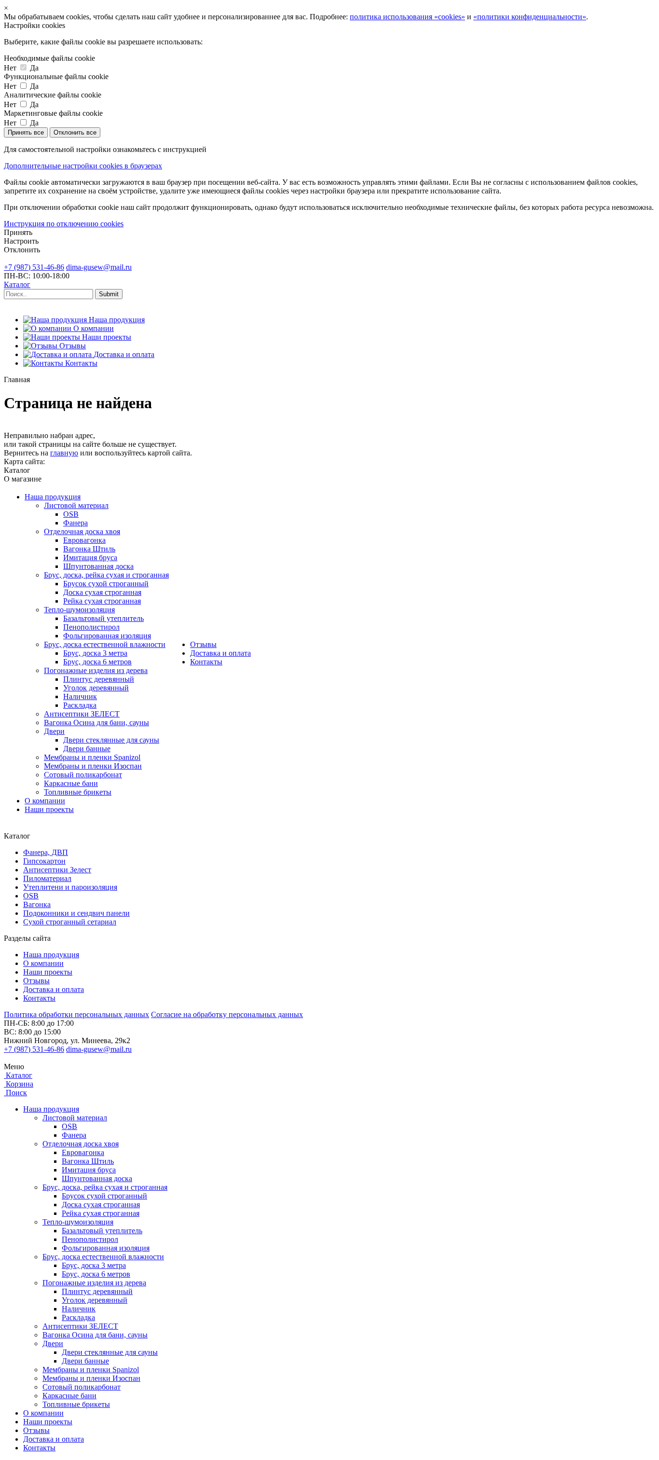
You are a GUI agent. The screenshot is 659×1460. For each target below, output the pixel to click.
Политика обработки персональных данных (76, 1014)
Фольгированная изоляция (107, 636)
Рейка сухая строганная (102, 601)
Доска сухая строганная (102, 592)
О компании (45, 801)
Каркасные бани (71, 783)
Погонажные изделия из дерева (96, 670)
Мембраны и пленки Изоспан (93, 766)
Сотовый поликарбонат (83, 775)
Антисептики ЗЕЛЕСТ (82, 714)
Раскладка (79, 705)
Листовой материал (76, 505)
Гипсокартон (44, 861)
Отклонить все (75, 132)
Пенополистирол (91, 627)
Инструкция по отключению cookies (64, 224)
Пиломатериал (47, 878)
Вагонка (37, 904)
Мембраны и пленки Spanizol (92, 757)
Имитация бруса (90, 557)
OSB (71, 514)
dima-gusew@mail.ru (99, 267)
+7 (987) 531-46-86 (34, 267)
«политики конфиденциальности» (529, 17)
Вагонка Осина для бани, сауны (96, 722)
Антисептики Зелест (57, 870)
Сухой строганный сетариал (69, 922)
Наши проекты (49, 809)
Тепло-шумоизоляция (79, 610)
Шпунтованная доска (98, 566)
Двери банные (86, 748)
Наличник (80, 696)
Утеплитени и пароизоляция (70, 887)
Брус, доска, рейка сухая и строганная (106, 575)
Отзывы (203, 644)
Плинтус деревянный (98, 679)
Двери (54, 731)
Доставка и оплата (220, 653)
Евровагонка (84, 540)
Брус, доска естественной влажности (104, 644)
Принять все (26, 132)
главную (64, 453)
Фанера (75, 523)
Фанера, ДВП (45, 852)
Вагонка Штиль (89, 549)
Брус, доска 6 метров (97, 662)
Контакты (206, 662)
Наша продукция (53, 497)
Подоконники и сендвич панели (76, 913)
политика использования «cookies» (407, 17)
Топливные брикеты (77, 792)
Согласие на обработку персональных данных (227, 1014)
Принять (18, 232)
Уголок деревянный (96, 688)
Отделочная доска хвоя (82, 531)
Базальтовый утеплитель (103, 618)
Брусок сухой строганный (106, 583)
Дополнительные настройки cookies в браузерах (83, 166)
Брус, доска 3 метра (95, 653)
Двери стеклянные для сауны (111, 740)
